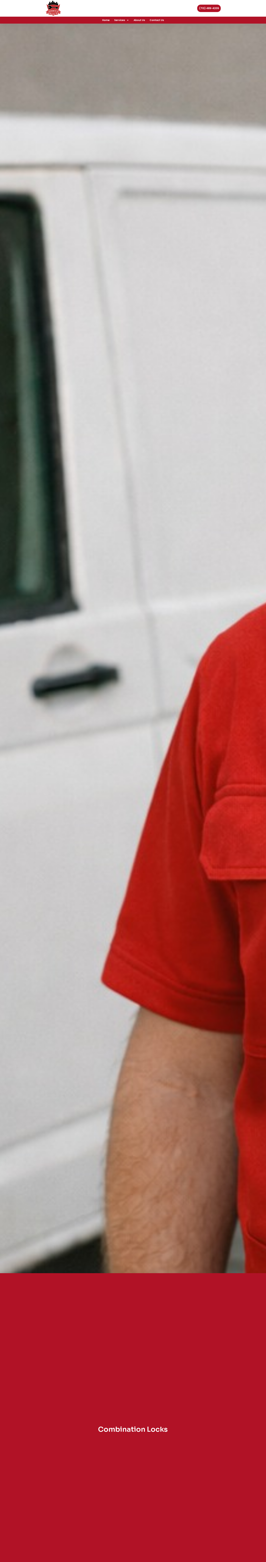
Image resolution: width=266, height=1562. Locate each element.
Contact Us (157, 20)
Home (106, 20)
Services (119, 20)
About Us (139, 20)
